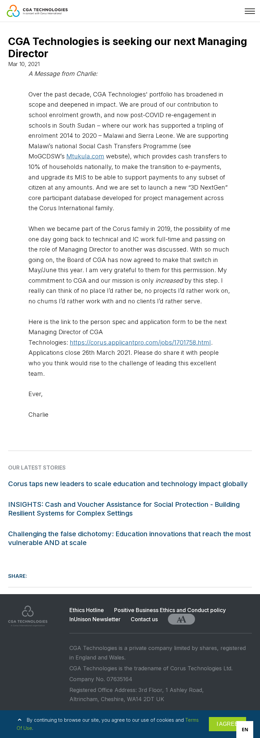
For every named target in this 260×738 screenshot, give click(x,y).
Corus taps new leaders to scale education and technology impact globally (128, 484)
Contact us (144, 619)
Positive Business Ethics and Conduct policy (170, 610)
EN (245, 729)
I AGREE (227, 724)
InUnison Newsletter (95, 619)
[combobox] (244, 729)
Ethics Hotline (86, 610)
